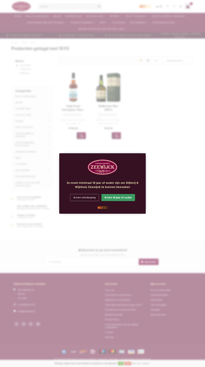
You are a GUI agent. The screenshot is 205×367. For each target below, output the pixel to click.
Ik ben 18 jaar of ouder (118, 197)
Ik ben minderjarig (85, 197)
